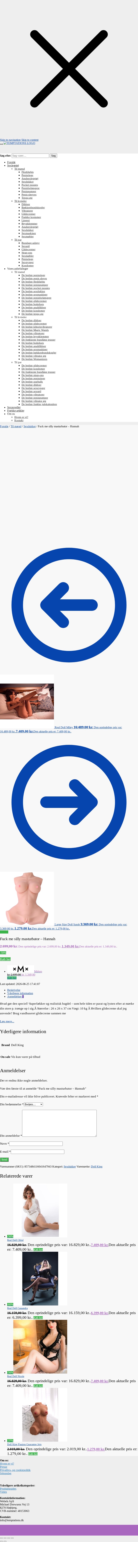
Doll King (96, 1166)
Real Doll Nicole (15, 1376)
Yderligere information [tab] (20, 993)
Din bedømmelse (12, 1104)
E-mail (5, 1151)
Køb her (5, 959)
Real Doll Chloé (15, 1240)
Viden (3, 1491)
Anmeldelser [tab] (15, 996)
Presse (3, 1466)
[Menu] (1, 144)
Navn (4, 1143)
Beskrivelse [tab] (13, 990)
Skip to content (29, 139)
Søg (53, 155)
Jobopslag (5, 1473)
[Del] (8, 1538)
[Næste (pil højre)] (5, 1541)
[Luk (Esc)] (12, 1538)
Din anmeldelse (11, 1135)
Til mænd (16, 426)
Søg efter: (5, 155)
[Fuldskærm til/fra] (5, 1538)
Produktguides (8, 1488)
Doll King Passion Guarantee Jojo (24, 1444)
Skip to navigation (10, 139)
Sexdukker (30, 426)
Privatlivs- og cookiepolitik (15, 1470)
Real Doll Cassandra (17, 1308)
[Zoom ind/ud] (1, 1538)
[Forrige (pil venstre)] (1, 1541)
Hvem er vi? (7, 1463)
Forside (4, 426)
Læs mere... (7, 1021)
